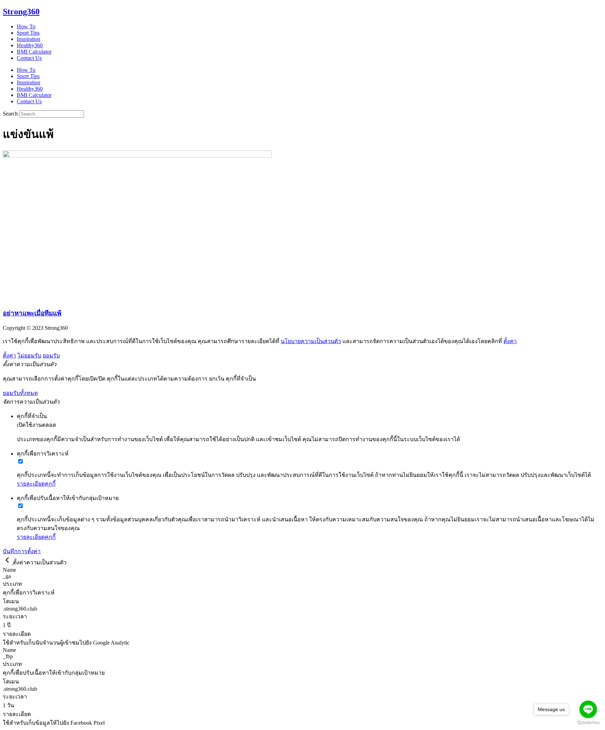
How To (26, 26)
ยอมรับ (51, 356)
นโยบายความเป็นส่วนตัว (311, 341)
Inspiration (28, 39)
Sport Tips (28, 33)
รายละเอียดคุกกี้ (36, 484)
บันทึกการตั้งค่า (22, 551)
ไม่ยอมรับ (29, 356)
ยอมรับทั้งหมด (20, 393)
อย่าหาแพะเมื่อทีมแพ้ (32, 313)
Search (10, 114)
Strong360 (21, 11)
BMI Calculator (34, 52)
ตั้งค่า (510, 341)
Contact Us (29, 58)
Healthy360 (30, 45)
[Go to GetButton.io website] (588, 723)
